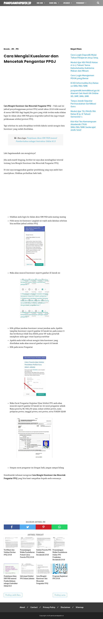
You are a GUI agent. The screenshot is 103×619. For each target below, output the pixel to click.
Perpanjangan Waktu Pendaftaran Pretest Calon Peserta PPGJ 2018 (27, 553)
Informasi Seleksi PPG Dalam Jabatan (27, 577)
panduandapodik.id (17, 3)
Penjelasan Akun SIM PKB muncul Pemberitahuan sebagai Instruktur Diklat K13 (11, 581)
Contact (34, 607)
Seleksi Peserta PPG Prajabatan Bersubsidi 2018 (43, 552)
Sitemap (79, 607)
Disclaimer (65, 607)
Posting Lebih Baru (13, 595)
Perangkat (80, 3)
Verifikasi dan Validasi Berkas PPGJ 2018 (10, 552)
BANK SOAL (53, 3)
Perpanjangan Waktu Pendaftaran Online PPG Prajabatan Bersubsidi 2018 (60, 555)
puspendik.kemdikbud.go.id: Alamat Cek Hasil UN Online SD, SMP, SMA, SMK (85, 93)
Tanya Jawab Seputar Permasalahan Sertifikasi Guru (83, 104)
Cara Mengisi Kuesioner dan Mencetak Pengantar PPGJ (42, 579)
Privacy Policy (49, 607)
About (22, 607)
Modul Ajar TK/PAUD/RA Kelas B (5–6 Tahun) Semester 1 (83, 114)
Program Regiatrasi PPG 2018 (60, 577)
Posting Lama (60, 595)
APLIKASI (66, 3)
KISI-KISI (40, 3)
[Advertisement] (51, 26)
